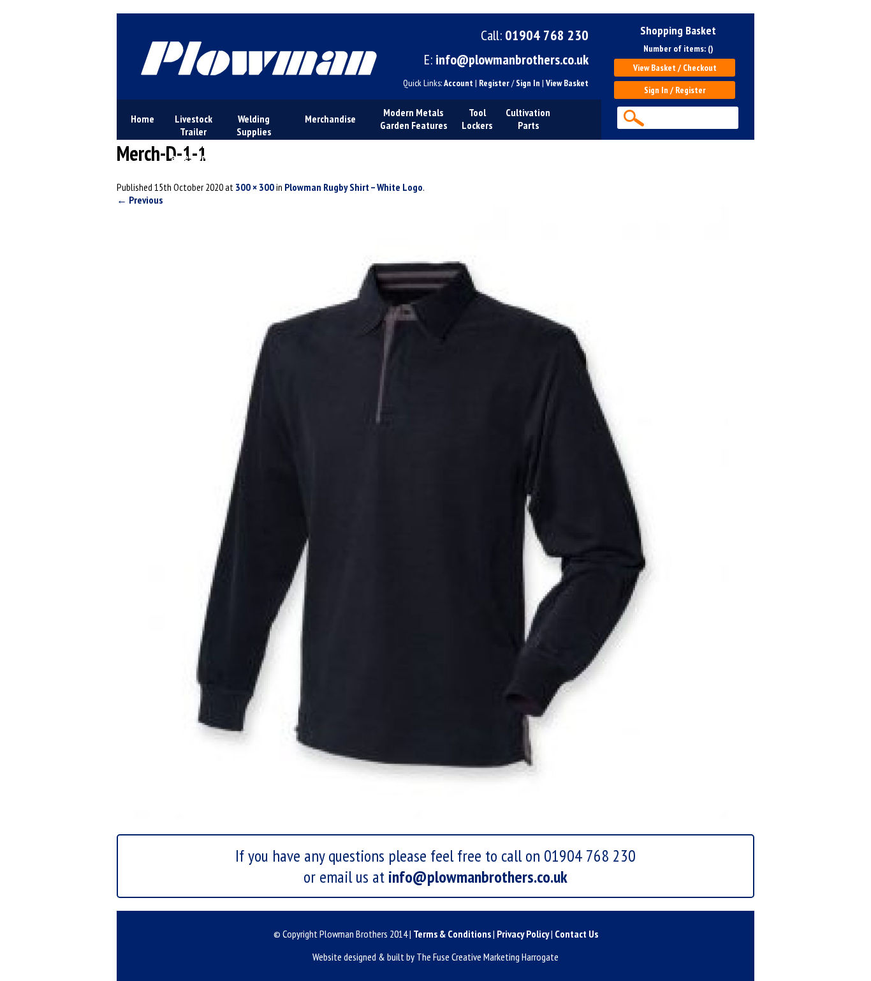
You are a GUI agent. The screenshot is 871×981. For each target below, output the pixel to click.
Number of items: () (678, 48)
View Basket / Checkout (675, 67)
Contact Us (576, 933)
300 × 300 (254, 187)
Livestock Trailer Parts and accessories (193, 137)
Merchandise (330, 118)
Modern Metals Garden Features (413, 118)
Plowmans (253, 56)
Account (458, 83)
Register (494, 83)
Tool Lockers (477, 118)
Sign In (528, 83)
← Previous (140, 199)
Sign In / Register (675, 90)
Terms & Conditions (452, 933)
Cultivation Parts (528, 118)
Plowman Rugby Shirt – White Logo (353, 187)
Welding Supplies (254, 125)
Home (142, 118)
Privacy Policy (523, 933)
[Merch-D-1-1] (423, 815)
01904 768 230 (547, 35)
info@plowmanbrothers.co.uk (512, 59)
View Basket (567, 83)
